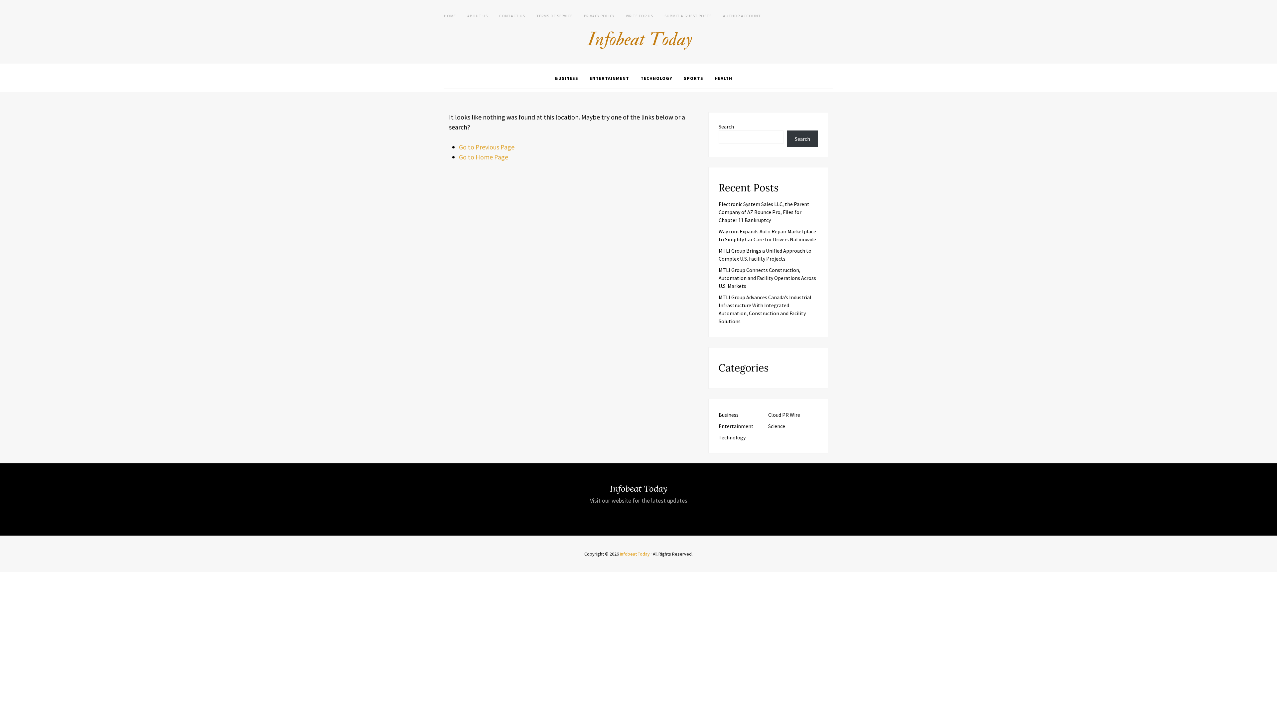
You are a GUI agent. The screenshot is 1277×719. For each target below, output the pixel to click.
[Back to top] (1270, 712)
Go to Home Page (483, 157)
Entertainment (609, 78)
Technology (656, 78)
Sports (693, 78)
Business (566, 78)
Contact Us (512, 15)
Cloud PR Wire (784, 414)
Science (776, 426)
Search (726, 126)
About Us (477, 15)
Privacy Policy (599, 15)
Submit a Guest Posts (688, 15)
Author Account (742, 15)
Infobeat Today (635, 554)
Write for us (639, 15)
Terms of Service (554, 15)
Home (450, 15)
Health (723, 78)
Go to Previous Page (486, 147)
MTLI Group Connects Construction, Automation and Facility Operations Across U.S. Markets (767, 278)
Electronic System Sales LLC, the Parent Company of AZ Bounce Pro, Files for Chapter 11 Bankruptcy (764, 212)
